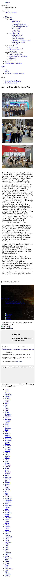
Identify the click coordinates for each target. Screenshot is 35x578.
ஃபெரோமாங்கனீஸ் (18, 39)
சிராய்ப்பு (11, 19)
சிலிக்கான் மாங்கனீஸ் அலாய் (21, 40)
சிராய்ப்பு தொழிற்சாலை (16, 54)
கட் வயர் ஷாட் (16, 28)
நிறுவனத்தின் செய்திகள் (13, 81)
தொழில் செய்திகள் (11, 83)
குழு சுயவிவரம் (13, 47)
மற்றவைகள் (16, 31)
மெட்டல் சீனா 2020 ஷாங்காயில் (14, 73)
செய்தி (7, 61)
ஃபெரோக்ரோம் (17, 37)
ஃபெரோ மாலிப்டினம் (18, 42)
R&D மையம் (13, 60)
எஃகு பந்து (15, 30)
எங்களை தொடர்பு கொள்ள (13, 63)
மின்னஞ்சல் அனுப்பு (7, 328)
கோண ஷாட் (16, 23)
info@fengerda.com (11, 12)
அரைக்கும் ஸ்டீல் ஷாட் (19, 24)
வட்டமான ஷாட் (17, 21)
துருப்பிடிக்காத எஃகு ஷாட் (20, 26)
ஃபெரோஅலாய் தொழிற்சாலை (18, 56)
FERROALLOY (14, 33)
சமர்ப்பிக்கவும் (5, 298)
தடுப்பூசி (15, 44)
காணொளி (12, 58)
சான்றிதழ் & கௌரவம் (16, 49)
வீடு (6, 16)
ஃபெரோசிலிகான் (17, 35)
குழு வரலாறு (13, 51)
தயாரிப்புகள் (8, 17)
